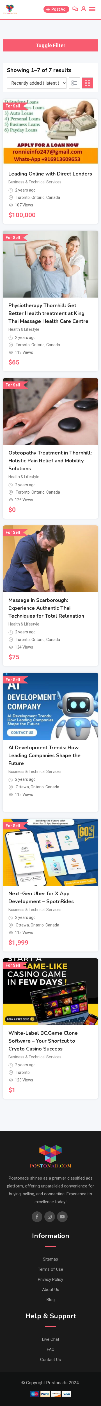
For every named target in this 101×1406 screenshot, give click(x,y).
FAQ (50, 1349)
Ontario (38, 197)
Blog (51, 1299)
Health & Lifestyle (23, 329)
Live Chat (50, 1339)
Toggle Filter (50, 45)
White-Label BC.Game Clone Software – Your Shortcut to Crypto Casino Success (43, 1041)
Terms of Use (50, 1269)
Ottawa (22, 787)
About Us (50, 1289)
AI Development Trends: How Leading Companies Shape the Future (44, 755)
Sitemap (50, 1259)
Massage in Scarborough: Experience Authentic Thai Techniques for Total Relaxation (46, 608)
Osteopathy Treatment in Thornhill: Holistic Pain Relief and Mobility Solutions (50, 460)
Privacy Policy (50, 1279)
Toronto (23, 197)
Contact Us (50, 1359)
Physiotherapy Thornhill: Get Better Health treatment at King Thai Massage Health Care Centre (48, 313)
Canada (53, 197)
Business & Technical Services (34, 182)
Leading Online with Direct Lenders (50, 173)
